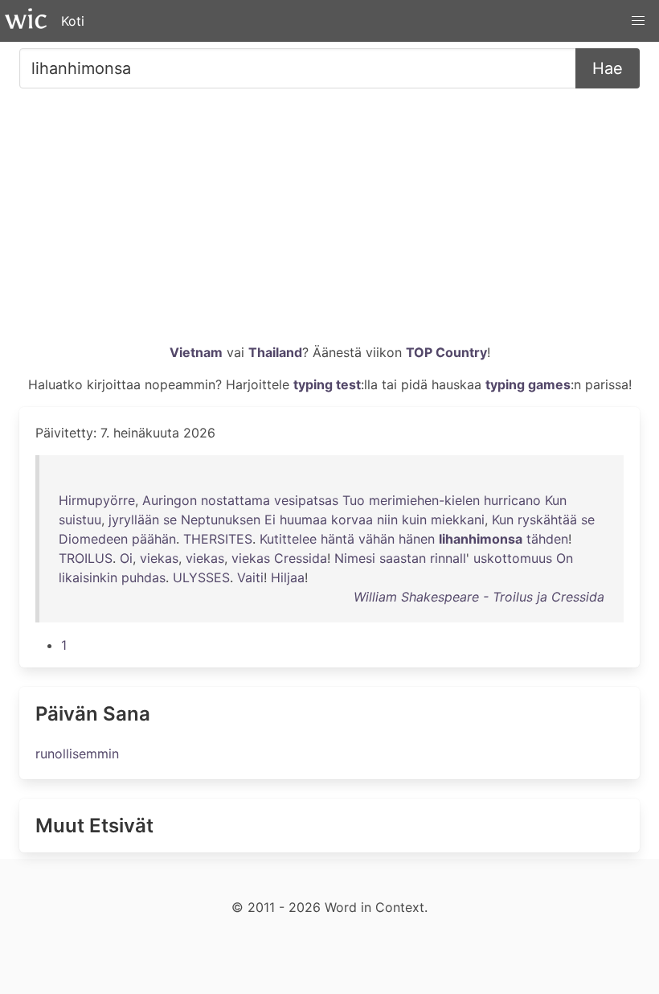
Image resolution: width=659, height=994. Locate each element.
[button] (638, 21)
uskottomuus (512, 558)
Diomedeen (93, 539)
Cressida (300, 558)
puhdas (143, 577)
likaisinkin (88, 577)
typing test (327, 384)
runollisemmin (77, 754)
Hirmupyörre (97, 500)
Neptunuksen (220, 519)
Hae (607, 68)
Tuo (353, 500)
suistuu (80, 519)
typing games (528, 384)
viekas (159, 558)
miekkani (458, 519)
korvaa (352, 519)
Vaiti (250, 577)
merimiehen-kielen (424, 500)
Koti (72, 21)
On (564, 558)
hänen (417, 539)
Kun (556, 500)
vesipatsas (306, 500)
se (170, 519)
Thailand (275, 352)
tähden (547, 539)
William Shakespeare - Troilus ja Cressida (479, 597)
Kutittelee (288, 539)
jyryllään (133, 519)
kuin (414, 519)
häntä (337, 539)
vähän (376, 539)
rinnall (448, 558)
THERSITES (217, 539)
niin (387, 519)
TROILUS (86, 558)
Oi (126, 558)
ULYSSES (201, 577)
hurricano (512, 500)
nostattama (235, 500)
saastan (402, 558)
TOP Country (446, 352)
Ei (270, 519)
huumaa (303, 519)
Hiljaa (288, 577)
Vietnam (196, 352)
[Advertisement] (329, 222)
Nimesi (354, 558)
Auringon (169, 500)
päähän (154, 539)
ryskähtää (547, 519)
